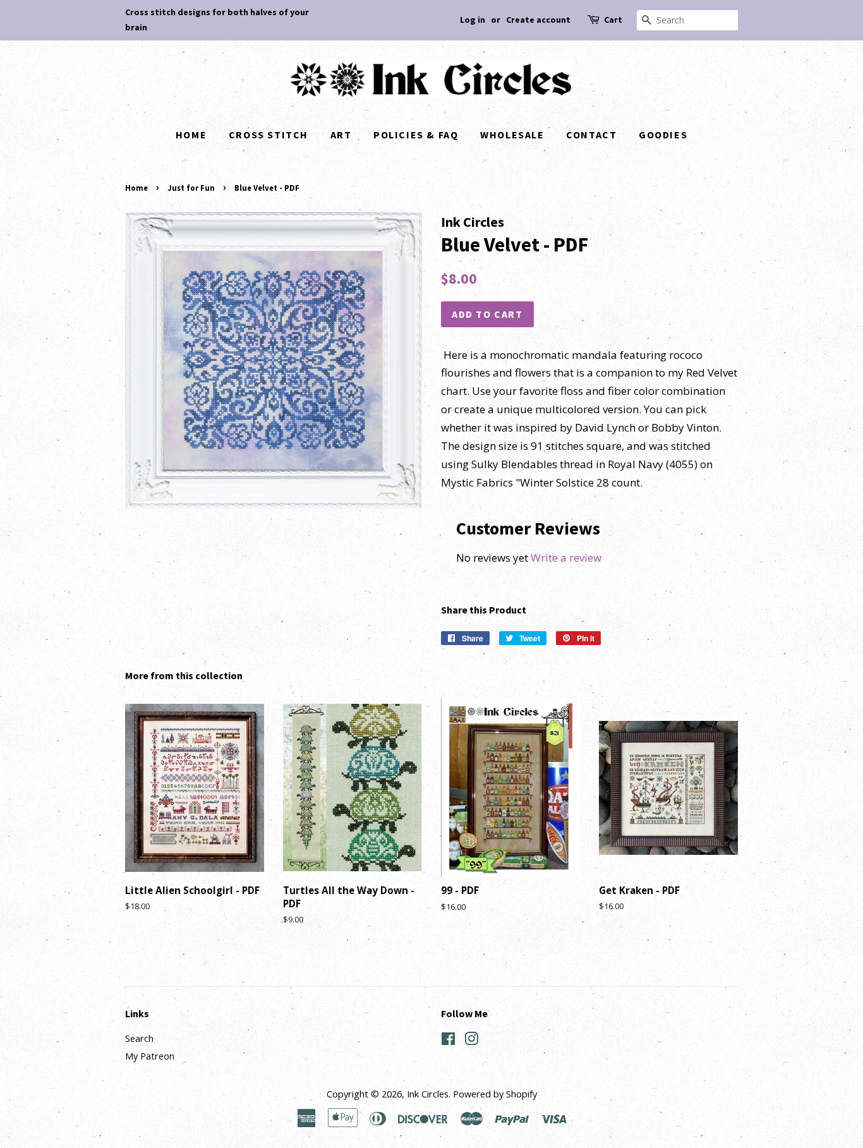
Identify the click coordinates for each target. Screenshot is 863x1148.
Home (191, 134)
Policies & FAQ (415, 134)
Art (341, 134)
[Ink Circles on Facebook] (448, 1041)
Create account (538, 19)
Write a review (566, 557)
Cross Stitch (268, 134)
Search (139, 1038)
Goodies (663, 134)
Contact (591, 134)
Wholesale (512, 134)
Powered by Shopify (495, 1094)
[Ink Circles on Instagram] (471, 1041)
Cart (613, 19)
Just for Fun (191, 188)
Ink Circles (428, 1094)
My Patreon (149, 1056)
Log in (472, 19)
